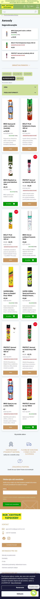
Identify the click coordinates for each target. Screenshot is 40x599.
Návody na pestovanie (8, 555)
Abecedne (20, 78)
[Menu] (37, 6)
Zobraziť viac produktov (20, 65)
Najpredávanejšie (8, 78)
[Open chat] (34, 594)
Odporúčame (7, 74)
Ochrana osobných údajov (10, 567)
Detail (10, 149)
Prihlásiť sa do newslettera (12, 504)
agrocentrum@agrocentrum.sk (15, 529)
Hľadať (35, 11)
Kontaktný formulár (12, 545)
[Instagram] (8, 538)
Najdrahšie (27, 74)
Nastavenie (20, 587)
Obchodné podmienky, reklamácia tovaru (14, 564)
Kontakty (4, 558)
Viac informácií (16, 583)
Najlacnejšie (17, 74)
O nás (3, 561)
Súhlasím (20, 594)
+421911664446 (11, 533)
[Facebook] (3, 538)
